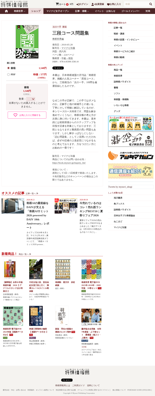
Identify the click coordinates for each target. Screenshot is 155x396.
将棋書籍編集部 (87, 344)
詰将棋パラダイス (122, 82)
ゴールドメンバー (130, 11)
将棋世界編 (58, 39)
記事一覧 (118, 28)
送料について (93, 385)
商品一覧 (118, 70)
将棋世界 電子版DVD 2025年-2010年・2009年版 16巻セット (91, 285)
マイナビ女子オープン (57, 11)
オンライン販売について (45, 390)
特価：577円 (40, 76)
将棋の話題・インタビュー (126, 39)
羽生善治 (58, 335)
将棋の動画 (119, 57)
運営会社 (6, 390)
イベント (118, 45)
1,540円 (43, 68)
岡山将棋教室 (34, 341)
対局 (148, 11)
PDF (13, 74)
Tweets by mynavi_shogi (120, 187)
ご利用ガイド (78, 385)
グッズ (117, 111)
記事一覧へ (31, 193)
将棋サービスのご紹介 (124, 51)
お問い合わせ (21, 390)
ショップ (35, 11)
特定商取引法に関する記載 (66, 390)
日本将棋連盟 (8, 294)
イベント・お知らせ (105, 11)
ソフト (117, 93)
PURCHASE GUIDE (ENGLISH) (139, 390)
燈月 (57, 288)
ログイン (83, 4)
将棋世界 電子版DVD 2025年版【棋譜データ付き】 (13, 332)
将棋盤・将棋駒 (121, 99)
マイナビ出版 (68, 48)
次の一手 (57, 27)
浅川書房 (118, 198)
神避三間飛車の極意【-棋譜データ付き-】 (38, 330)
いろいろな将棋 (121, 105)
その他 (84, 347)
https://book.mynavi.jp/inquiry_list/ (69, 163)
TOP (6, 11)
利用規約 (31, 390)
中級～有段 (67, 58)
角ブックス (119, 204)
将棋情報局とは (62, 385)
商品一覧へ (24, 254)
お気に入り (115, 4)
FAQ (12, 390)
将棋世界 (118, 76)
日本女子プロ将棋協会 (124, 215)
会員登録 (99, 4)
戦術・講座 (119, 34)
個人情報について (119, 390)
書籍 (13, 68)
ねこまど (118, 221)
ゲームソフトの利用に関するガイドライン (93, 390)
